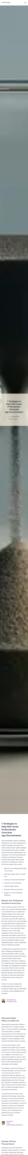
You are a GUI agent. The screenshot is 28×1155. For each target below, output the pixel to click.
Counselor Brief (15, 416)
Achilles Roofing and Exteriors (14, 1125)
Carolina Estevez (11, 1000)
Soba (15, 1001)
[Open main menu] (25, 3)
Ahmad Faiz (9, 1121)
